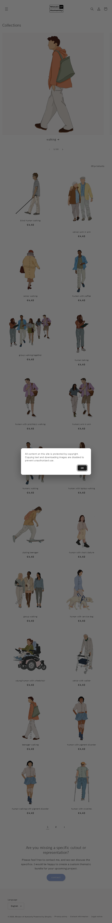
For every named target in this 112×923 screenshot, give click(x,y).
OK (82, 468)
